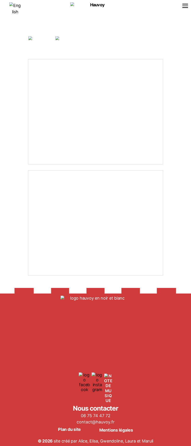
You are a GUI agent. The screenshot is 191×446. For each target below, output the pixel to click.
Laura (131, 441)
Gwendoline (111, 441)
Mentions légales (116, 430)
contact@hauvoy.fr (96, 421)
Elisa (93, 441)
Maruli (147, 441)
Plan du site (69, 429)
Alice (82, 441)
